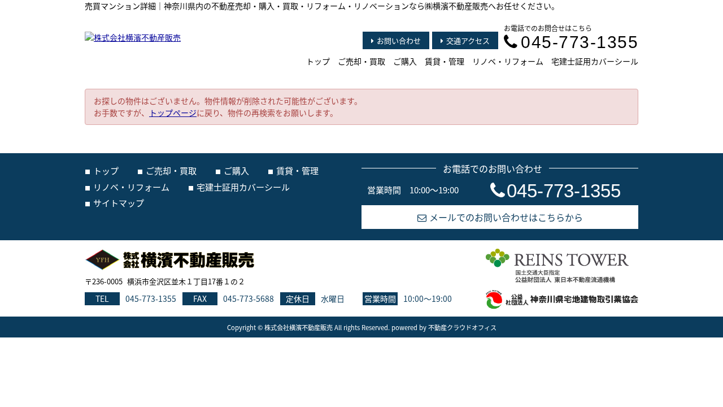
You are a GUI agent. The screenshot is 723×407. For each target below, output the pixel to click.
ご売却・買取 (361, 61)
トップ (318, 61)
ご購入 (405, 61)
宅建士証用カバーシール (594, 61)
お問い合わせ (399, 40)
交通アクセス (468, 40)
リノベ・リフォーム (507, 61)
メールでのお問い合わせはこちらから (506, 217)
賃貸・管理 (444, 61)
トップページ (173, 112)
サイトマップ (118, 203)
